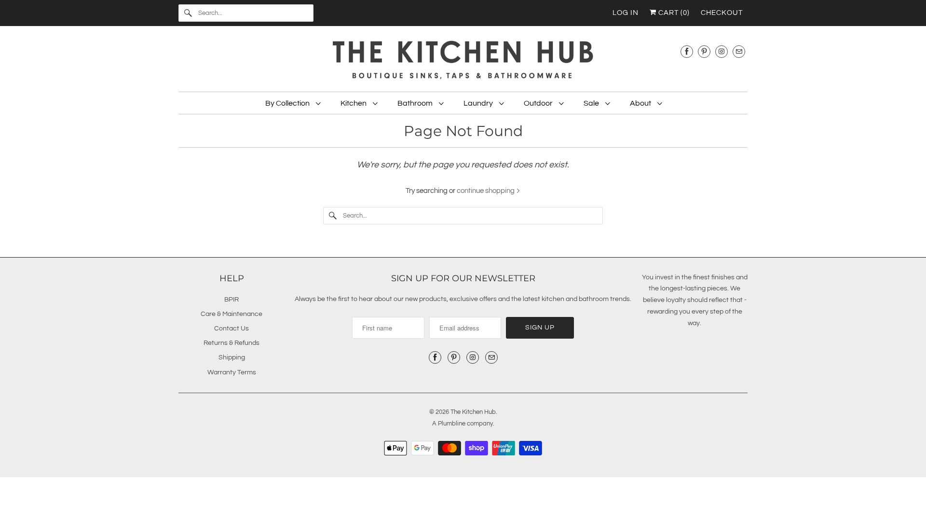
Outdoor (539, 103)
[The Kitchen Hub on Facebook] (687, 51)
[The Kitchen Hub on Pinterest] (704, 51)
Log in (626, 12)
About (641, 103)
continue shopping (486, 190)
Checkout (722, 12)
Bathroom (415, 103)
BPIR (231, 299)
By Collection (288, 103)
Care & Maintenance (231, 314)
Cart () (673, 12)
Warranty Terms (231, 372)
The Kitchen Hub (473, 412)
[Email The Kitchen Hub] (739, 51)
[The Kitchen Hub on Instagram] (721, 51)
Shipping (231, 357)
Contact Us (231, 328)
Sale (592, 103)
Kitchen (354, 103)
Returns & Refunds (231, 343)
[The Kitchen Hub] (463, 61)
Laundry (478, 103)
